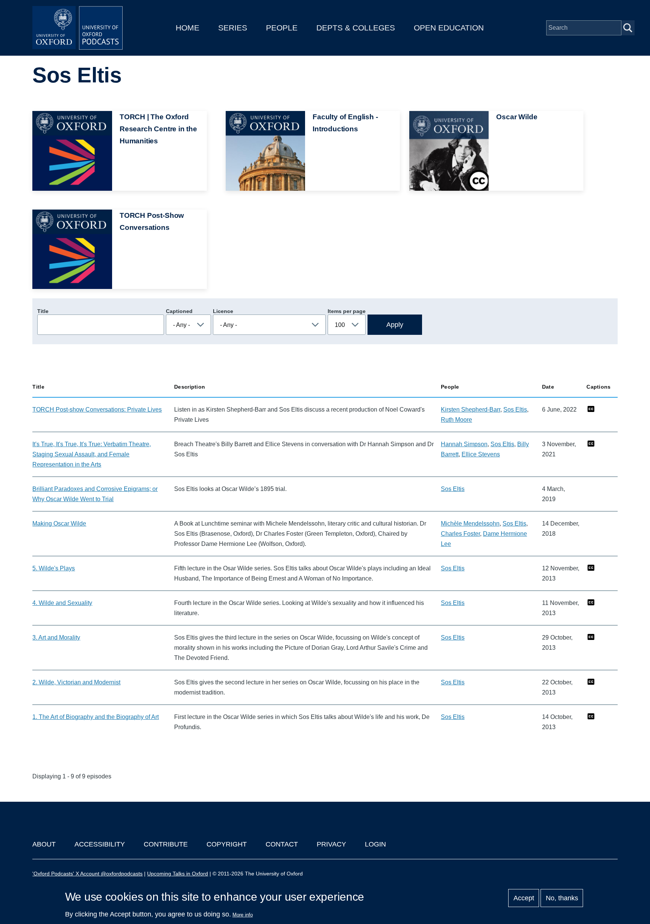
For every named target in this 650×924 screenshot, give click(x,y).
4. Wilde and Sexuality (62, 603)
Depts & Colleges (355, 27)
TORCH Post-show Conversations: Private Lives (97, 409)
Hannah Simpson (464, 444)
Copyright (227, 844)
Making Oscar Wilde (59, 523)
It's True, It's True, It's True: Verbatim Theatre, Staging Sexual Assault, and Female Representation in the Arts (91, 454)
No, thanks (562, 898)
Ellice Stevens (481, 454)
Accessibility (99, 844)
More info (242, 915)
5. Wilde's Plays (53, 568)
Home (187, 27)
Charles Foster (460, 533)
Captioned (179, 311)
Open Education (449, 27)
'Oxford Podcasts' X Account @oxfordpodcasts (87, 874)
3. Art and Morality (56, 637)
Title (43, 311)
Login (375, 844)
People (282, 27)
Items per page (347, 311)
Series (232, 27)
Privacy (331, 844)
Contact (282, 844)
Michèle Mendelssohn (470, 523)
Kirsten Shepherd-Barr (470, 409)
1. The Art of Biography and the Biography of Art (95, 717)
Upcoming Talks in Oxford (177, 874)
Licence (223, 311)
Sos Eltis (515, 409)
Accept (523, 898)
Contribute (166, 844)
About (44, 844)
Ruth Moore (456, 419)
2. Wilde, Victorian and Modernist (76, 682)
